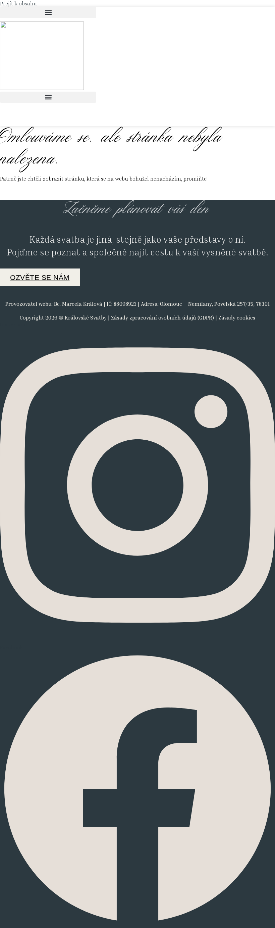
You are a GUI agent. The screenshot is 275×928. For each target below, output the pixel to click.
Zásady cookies (236, 317)
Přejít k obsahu (18, 3)
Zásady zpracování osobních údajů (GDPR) (162, 317)
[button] (48, 12)
